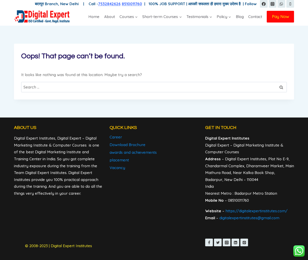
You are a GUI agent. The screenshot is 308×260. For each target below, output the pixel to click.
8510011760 (132, 3)
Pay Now (280, 16)
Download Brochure (127, 144)
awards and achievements (133, 152)
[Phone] (290, 4)
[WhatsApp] (281, 4)
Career (116, 137)
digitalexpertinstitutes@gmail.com (249, 217)
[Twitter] (218, 242)
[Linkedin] (235, 242)
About (109, 16)
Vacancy (117, 167)
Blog (240, 16)
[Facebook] (264, 4)
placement (119, 160)
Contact (255, 16)
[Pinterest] (244, 242)
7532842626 (109, 3)
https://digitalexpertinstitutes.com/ (256, 210)
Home (93, 16)
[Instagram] (272, 4)
